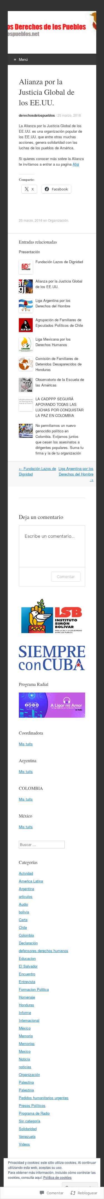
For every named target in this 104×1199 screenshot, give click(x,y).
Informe (25, 1012)
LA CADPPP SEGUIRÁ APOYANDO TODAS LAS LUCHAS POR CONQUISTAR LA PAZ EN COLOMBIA (59, 407)
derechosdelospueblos (37, 115)
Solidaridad (28, 1128)
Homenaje (27, 997)
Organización (58, 220)
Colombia (26, 935)
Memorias (27, 1043)
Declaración (28, 942)
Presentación (29, 251)
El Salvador (28, 966)
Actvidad (26, 873)
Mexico (25, 1051)
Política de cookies (57, 1177)
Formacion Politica (34, 989)
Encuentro (27, 973)
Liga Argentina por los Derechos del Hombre (52, 303)
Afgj (76, 164)
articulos (25, 896)
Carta (23, 919)
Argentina (26, 888)
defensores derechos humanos (43, 950)
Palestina (26, 1082)
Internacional (29, 1020)
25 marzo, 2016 (69, 115)
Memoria (26, 1035)
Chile (23, 927)
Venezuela (27, 1136)
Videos (24, 1144)
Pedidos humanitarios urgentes (44, 1097)
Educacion (27, 958)
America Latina (31, 881)
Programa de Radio (34, 1113)
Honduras (26, 1004)
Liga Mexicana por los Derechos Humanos (53, 341)
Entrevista (27, 981)
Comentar (66, 576)
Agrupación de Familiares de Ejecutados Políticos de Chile (59, 322)
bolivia (24, 912)
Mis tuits (26, 743)
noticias (25, 1066)
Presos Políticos (32, 1105)
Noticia (24, 1059)
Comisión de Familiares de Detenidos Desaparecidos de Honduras (58, 364)
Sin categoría (29, 1121)
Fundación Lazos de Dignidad (59, 261)
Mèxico (25, 1028)
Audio (23, 904)
